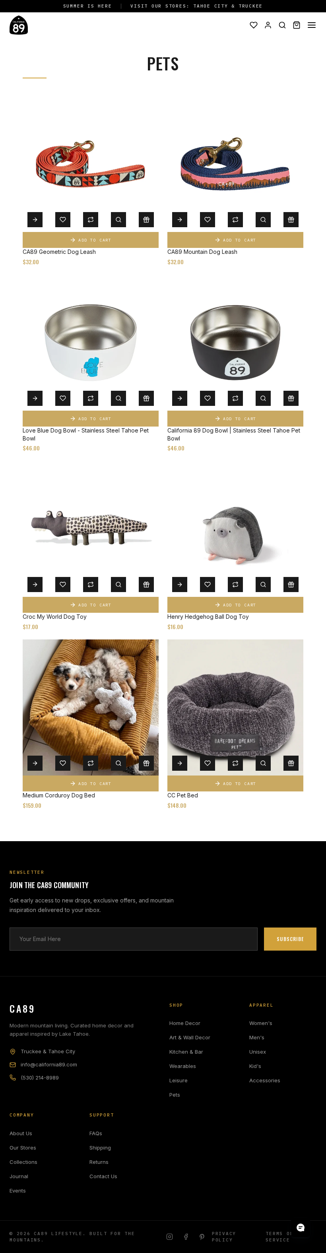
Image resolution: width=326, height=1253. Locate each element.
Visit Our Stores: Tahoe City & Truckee (196, 6)
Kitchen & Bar (186, 1051)
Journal (19, 1176)
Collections (23, 1162)
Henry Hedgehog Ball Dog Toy (208, 616)
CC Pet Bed (182, 795)
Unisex (257, 1051)
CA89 (22, 1008)
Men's (256, 1037)
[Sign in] (268, 25)
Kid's (255, 1066)
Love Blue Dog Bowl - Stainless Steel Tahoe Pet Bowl (86, 434)
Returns (99, 1162)
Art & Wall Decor (189, 1037)
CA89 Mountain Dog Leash (202, 251)
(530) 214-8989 (40, 1077)
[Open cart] (297, 25)
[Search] (282, 25)
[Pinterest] (202, 1237)
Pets (174, 1094)
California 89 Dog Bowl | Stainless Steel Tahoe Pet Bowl (233, 434)
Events (18, 1190)
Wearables (182, 1066)
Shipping (100, 1147)
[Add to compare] (90, 219)
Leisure (178, 1080)
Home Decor (184, 1023)
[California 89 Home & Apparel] (19, 25)
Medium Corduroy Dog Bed (59, 795)
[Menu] (311, 25)
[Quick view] (118, 219)
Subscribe (290, 938)
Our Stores (23, 1147)
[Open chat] (300, 1227)
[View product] (35, 219)
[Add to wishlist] (62, 219)
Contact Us (103, 1176)
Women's (260, 1023)
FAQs (95, 1133)
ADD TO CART (95, 240)
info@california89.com (49, 1064)
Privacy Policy (224, 1237)
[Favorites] (254, 25)
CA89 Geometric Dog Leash (59, 251)
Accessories (264, 1080)
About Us (21, 1133)
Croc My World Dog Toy (55, 616)
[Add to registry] (146, 219)
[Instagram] (169, 1237)
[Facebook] (185, 1237)
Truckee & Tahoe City (48, 1051)
